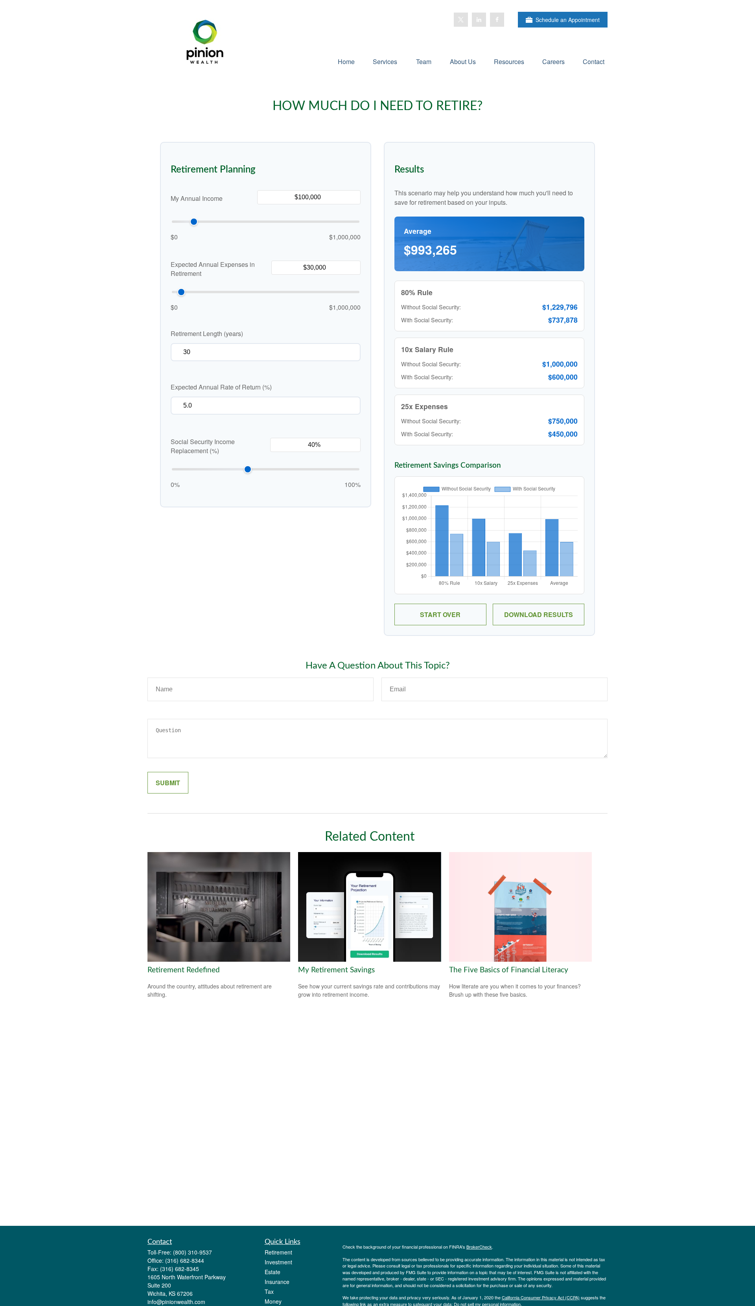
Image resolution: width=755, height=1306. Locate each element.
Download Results (538, 614)
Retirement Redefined (183, 970)
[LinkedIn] (479, 20)
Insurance (277, 1282)
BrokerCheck (479, 1247)
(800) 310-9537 (192, 1252)
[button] (346, 61)
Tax (269, 1291)
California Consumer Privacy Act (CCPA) (541, 1297)
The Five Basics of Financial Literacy (508, 970)
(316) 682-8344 (184, 1260)
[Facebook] (497, 20)
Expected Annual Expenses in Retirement (213, 269)
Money (273, 1301)
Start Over (440, 614)
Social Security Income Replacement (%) (203, 446)
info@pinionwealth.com (176, 1302)
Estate (272, 1272)
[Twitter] (461, 20)
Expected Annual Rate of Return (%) (221, 386)
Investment (278, 1262)
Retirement (278, 1252)
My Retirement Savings (336, 970)
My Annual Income (197, 198)
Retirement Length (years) (207, 333)
